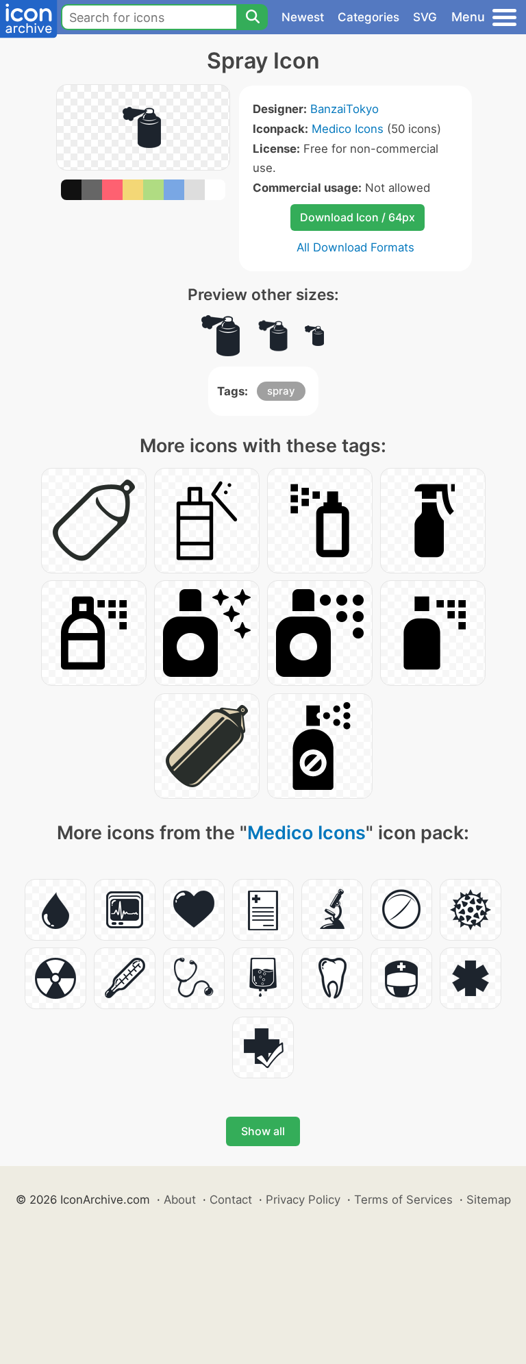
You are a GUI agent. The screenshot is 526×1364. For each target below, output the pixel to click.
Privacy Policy (303, 1199)
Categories (368, 17)
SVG (425, 17)
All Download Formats (355, 247)
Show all (263, 1131)
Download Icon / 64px (357, 217)
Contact (231, 1199)
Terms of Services (403, 1199)
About (180, 1199)
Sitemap (488, 1199)
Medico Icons (348, 129)
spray (281, 390)
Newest (302, 17)
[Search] (252, 17)
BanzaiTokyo (344, 109)
